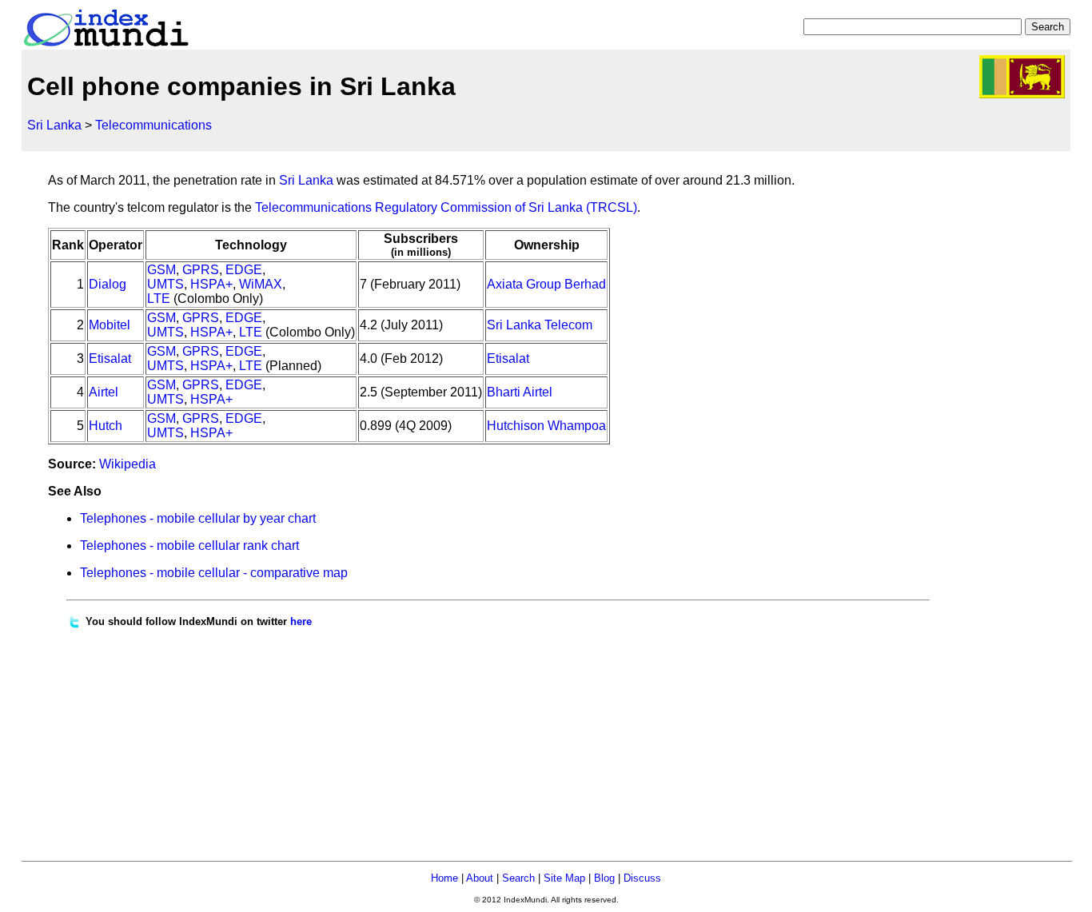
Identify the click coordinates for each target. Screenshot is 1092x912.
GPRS (200, 270)
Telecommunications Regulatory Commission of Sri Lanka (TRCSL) (446, 207)
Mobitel (109, 325)
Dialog (107, 284)
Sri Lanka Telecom (539, 325)
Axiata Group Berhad (546, 284)
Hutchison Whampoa (546, 425)
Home (444, 878)
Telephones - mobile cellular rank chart (189, 545)
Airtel (103, 392)
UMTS (165, 284)
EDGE (243, 270)
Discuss (642, 878)
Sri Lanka (54, 125)
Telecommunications (153, 125)
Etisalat (110, 358)
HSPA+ (211, 284)
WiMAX (260, 284)
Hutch (105, 425)
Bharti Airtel (519, 392)
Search (518, 878)
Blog (604, 878)
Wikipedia (127, 464)
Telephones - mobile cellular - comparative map (214, 572)
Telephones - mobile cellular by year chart (198, 518)
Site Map (564, 878)
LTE (158, 298)
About (479, 878)
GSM (161, 270)
